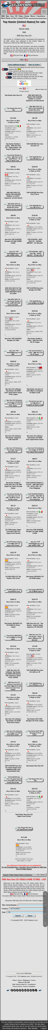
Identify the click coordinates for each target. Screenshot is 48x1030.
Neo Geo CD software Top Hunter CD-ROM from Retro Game (13, 720)
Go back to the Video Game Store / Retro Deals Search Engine (24, 896)
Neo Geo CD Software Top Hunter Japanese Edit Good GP (13, 437)
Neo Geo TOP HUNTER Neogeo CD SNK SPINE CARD (34, 531)
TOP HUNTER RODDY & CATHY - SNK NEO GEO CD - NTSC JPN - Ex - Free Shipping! (35, 485)
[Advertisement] (24, 945)
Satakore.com (33, 920)
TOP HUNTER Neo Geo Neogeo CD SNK (34, 289)
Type (3, 912)
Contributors (32, 984)
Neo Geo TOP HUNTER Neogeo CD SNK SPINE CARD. (13, 241)
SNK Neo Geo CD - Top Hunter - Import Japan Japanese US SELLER (34, 625)
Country (5, 909)
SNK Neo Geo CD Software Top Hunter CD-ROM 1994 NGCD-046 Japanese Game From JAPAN (13, 673)
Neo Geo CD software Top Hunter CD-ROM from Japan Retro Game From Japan (13, 391)
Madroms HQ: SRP (24, 982)
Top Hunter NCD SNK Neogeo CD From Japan (35, 720)
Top (38, 874)
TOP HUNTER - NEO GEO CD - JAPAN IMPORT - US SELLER (35, 241)
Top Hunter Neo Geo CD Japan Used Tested (24, 815)
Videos (14, 980)
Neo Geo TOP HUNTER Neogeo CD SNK (13, 339)
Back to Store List (41, 89)
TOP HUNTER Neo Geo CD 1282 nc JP (34, 671)
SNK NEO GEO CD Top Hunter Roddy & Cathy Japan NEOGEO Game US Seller (13, 290)
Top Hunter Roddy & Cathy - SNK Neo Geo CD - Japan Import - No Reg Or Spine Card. (13, 146)
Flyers (20, 980)
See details (33, 1028)
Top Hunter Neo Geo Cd (13, 95)
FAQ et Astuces (32, 55)
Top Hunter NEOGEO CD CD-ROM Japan (35, 577)
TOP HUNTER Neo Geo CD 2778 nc (34, 193)
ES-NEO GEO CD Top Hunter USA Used (13, 577)
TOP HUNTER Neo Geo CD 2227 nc (34, 145)
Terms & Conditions (29, 986)
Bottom (43, 874)
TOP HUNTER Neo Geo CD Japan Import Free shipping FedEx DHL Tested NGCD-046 (13, 768)
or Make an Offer (13, 122)
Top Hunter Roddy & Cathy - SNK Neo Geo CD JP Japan (35, 340)
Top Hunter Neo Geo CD (34, 766)
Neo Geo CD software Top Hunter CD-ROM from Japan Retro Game (35, 437)
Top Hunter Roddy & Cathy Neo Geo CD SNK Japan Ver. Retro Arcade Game (13, 485)
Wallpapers (26, 980)
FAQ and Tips (18, 55)
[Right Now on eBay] (24, 85)
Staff (13, 984)
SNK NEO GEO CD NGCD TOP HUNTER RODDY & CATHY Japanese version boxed (35, 98)
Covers (33, 980)
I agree (44, 1028)
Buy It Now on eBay (13, 120)
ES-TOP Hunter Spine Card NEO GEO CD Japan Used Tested (13, 531)
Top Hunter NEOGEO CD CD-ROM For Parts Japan (13, 625)
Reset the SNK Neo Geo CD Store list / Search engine (24, 901)
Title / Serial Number (9, 905)
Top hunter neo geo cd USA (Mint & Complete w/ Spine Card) (35, 391)
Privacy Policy (17, 986)
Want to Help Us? (21, 984)
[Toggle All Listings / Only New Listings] (5, 69)
